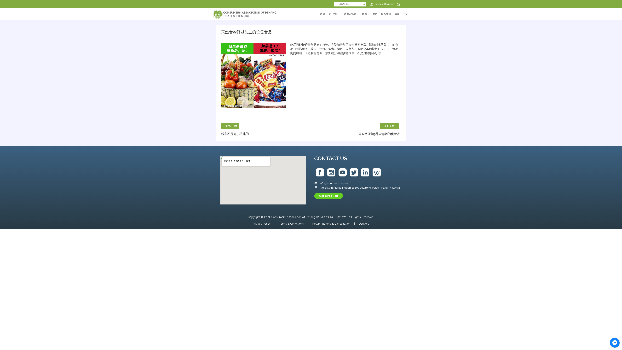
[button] (328, 196)
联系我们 (386, 13)
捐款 (396, 13)
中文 (405, 13)
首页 (322, 13)
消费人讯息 (350, 13)
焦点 (365, 13)
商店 (375, 13)
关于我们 (333, 13)
